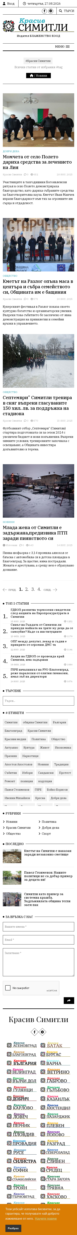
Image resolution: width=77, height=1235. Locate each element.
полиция (27, 781)
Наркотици (30, 756)
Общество (10, 275)
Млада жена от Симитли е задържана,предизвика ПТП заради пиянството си (35, 532)
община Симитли (35, 722)
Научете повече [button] (46, 1218)
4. (39, 589)
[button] (62, 47)
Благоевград (13, 730)
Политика (39, 739)
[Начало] (32, 75)
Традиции (61, 764)
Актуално (11, 747)
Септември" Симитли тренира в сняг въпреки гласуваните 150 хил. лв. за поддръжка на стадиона (37, 405)
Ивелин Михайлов (17, 798)
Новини (41, 75)
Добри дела (11, 151)
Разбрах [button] (13, 1228)
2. (27, 589)
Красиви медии (15, 739)
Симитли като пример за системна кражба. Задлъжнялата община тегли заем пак (47, 899)
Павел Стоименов (17, 789)
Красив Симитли (12, 174)
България (59, 722)
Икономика (63, 747)
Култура (29, 747)
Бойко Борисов (57, 789)
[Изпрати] (69, 1000)
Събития (11, 773)
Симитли (11, 722)
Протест (65, 773)
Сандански (46, 773)
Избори (27, 773)
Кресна (40, 798)
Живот (45, 747)
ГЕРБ (38, 789)
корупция (45, 781)
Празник (11, 756)
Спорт (46, 833)
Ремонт (10, 781)
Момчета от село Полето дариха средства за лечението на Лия (37, 162)
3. (33, 589)
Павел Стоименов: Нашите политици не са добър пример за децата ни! (48, 876)
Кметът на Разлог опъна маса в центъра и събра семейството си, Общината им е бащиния (38, 286)
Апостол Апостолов (18, 764)
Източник (11, 545)
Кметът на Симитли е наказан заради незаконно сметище (47, 852)
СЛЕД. (47, 590)
